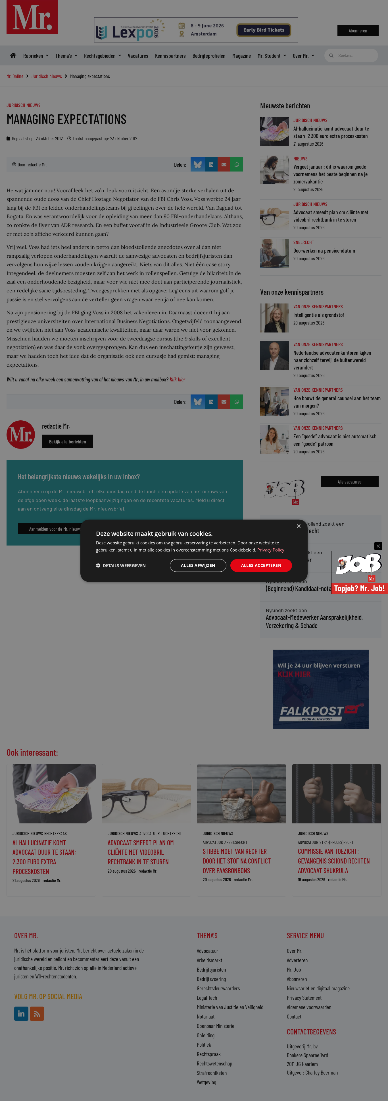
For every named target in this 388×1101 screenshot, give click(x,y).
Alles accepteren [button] (261, 565)
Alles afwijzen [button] (198, 565)
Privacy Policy (270, 549)
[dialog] (194, 550)
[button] (121, 565)
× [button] (298, 526)
